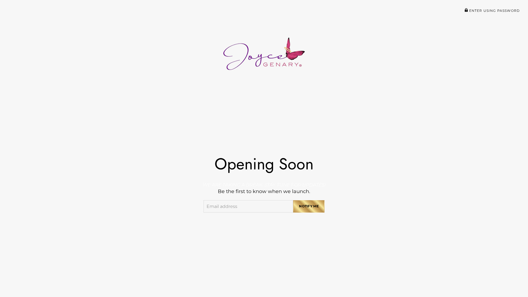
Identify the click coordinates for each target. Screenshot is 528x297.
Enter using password (494, 11)
